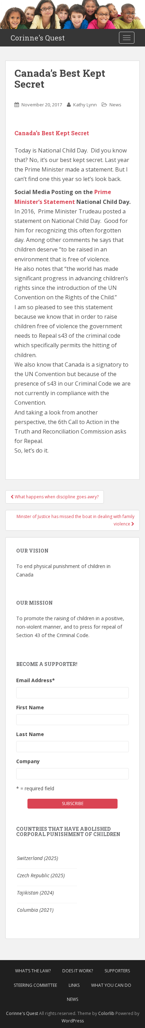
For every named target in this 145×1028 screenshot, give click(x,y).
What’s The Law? (33, 971)
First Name (30, 707)
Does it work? (77, 971)
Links (74, 985)
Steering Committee (35, 985)
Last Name (30, 734)
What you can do (111, 985)
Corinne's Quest (38, 37)
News (115, 104)
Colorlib (106, 1013)
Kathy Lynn (85, 104)
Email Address (35, 680)
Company (28, 761)
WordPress (73, 1021)
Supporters (117, 971)
